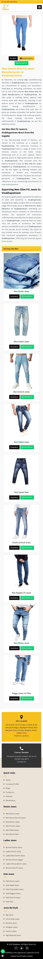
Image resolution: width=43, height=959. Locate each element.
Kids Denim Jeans (12, 881)
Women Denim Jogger (14, 860)
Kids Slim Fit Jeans (13, 897)
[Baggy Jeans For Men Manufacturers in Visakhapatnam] (21, 673)
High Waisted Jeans (13, 935)
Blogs (8, 788)
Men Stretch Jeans (13, 826)
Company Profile (12, 784)
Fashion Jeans (11, 931)
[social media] (16, 948)
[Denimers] (5, 7)
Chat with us (22, 63)
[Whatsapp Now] (3, 951)
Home (8, 780)
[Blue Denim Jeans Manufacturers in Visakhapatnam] (21, 321)
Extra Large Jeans (12, 919)
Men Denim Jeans (12, 814)
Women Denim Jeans (14, 847)
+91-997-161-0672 (10, 2)
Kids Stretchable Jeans (15, 889)
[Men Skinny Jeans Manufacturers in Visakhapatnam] (21, 622)
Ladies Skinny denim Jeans (16, 864)
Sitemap (9, 796)
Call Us (13, 58)
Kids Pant (9, 902)
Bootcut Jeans (11, 923)
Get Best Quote (27, 58)
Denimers (16, 944)
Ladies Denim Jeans (13, 851)
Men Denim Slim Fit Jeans (16, 818)
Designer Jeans (12, 927)
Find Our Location (21, 736)
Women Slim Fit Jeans (14, 868)
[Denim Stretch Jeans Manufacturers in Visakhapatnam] (21, 522)
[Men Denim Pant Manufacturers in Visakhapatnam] (21, 472)
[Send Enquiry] (21, 35)
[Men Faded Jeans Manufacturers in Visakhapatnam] (21, 421)
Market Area (10, 800)
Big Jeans (9, 915)
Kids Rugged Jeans (13, 893)
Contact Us (21, 762)
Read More (14, 296)
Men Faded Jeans (12, 830)
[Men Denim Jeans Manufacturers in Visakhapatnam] (21, 271)
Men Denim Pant (12, 834)
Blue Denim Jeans (13, 822)
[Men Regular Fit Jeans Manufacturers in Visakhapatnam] (21, 572)
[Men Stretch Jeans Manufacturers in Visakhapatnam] (21, 371)
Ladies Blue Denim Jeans (15, 856)
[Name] (39, 7)
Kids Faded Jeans (12, 885)
